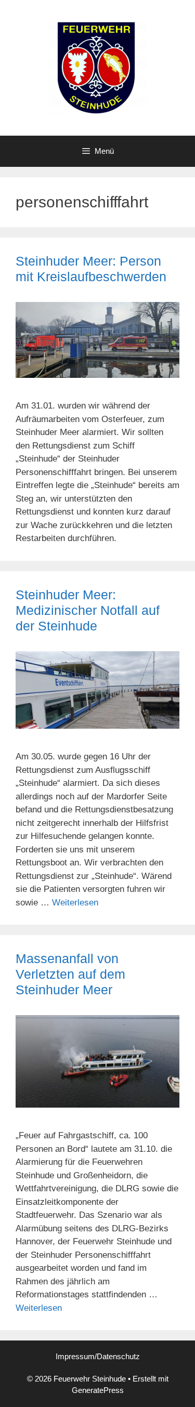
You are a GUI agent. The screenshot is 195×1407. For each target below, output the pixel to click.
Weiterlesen (75, 903)
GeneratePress (98, 1390)
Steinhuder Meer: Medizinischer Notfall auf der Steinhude (88, 610)
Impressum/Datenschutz (98, 1356)
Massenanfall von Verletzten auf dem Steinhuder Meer (70, 974)
